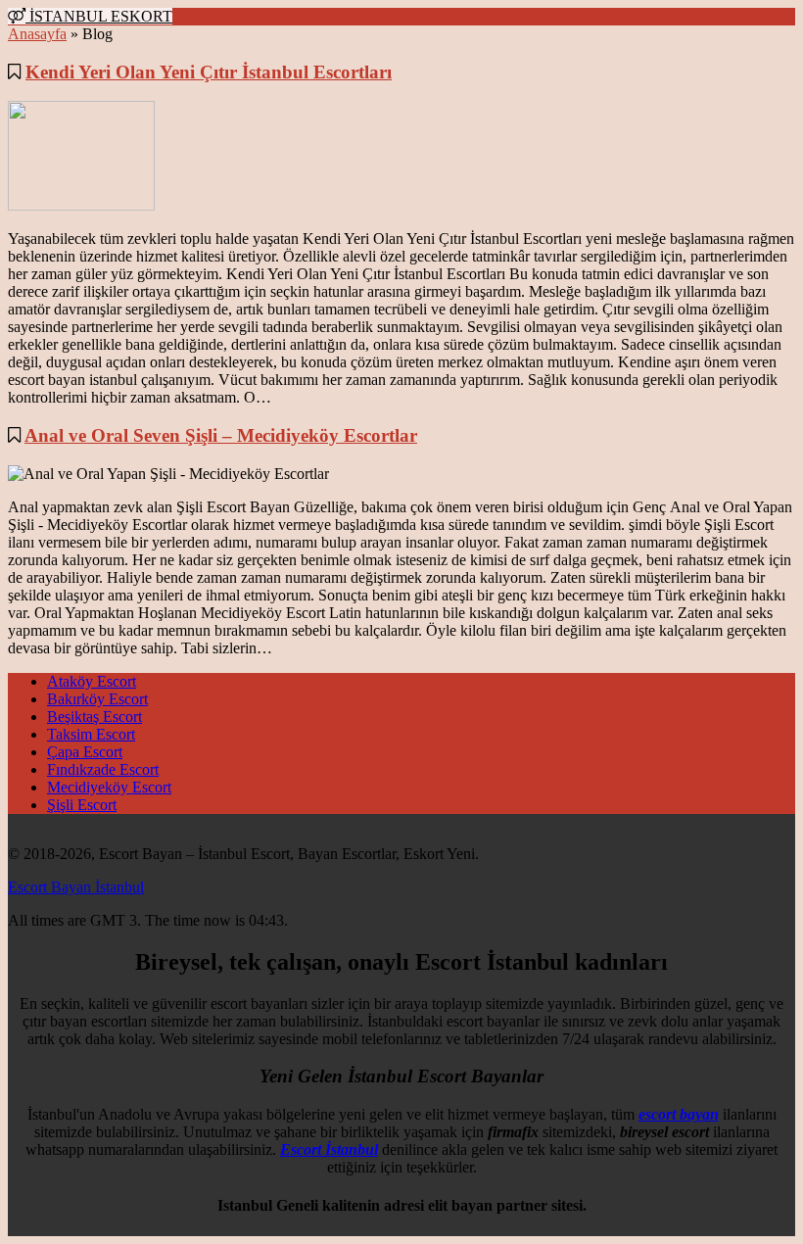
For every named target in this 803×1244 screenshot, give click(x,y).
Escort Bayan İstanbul (76, 887)
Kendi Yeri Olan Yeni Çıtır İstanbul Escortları (208, 72)
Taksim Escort (91, 734)
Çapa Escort (84, 751)
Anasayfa (37, 33)
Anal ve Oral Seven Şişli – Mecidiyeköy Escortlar (220, 435)
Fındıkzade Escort (103, 769)
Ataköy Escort (91, 681)
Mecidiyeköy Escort (109, 787)
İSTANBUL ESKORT (98, 16)
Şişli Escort (82, 804)
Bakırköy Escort (97, 699)
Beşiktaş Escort (94, 716)
